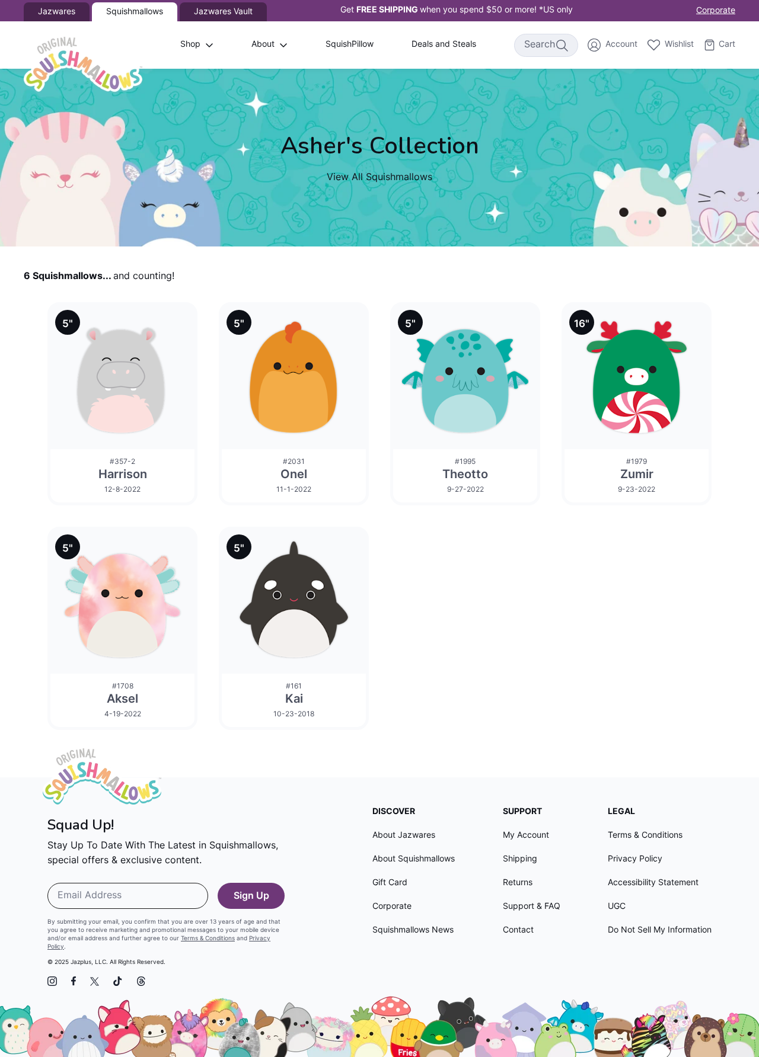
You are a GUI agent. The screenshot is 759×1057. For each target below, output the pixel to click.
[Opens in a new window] (52, 981)
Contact (518, 930)
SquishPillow (350, 44)
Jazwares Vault (223, 12)
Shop (190, 44)
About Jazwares (403, 835)
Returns (517, 883)
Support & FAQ (531, 906)
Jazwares (56, 12)
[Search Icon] (561, 45)
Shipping (520, 859)
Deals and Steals (444, 44)
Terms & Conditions (208, 939)
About (263, 44)
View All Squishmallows (379, 177)
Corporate (715, 11)
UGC (617, 906)
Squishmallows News (413, 930)
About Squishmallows (413, 859)
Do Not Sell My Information (660, 930)
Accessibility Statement (653, 883)
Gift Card (389, 883)
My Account (526, 835)
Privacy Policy (635, 859)
